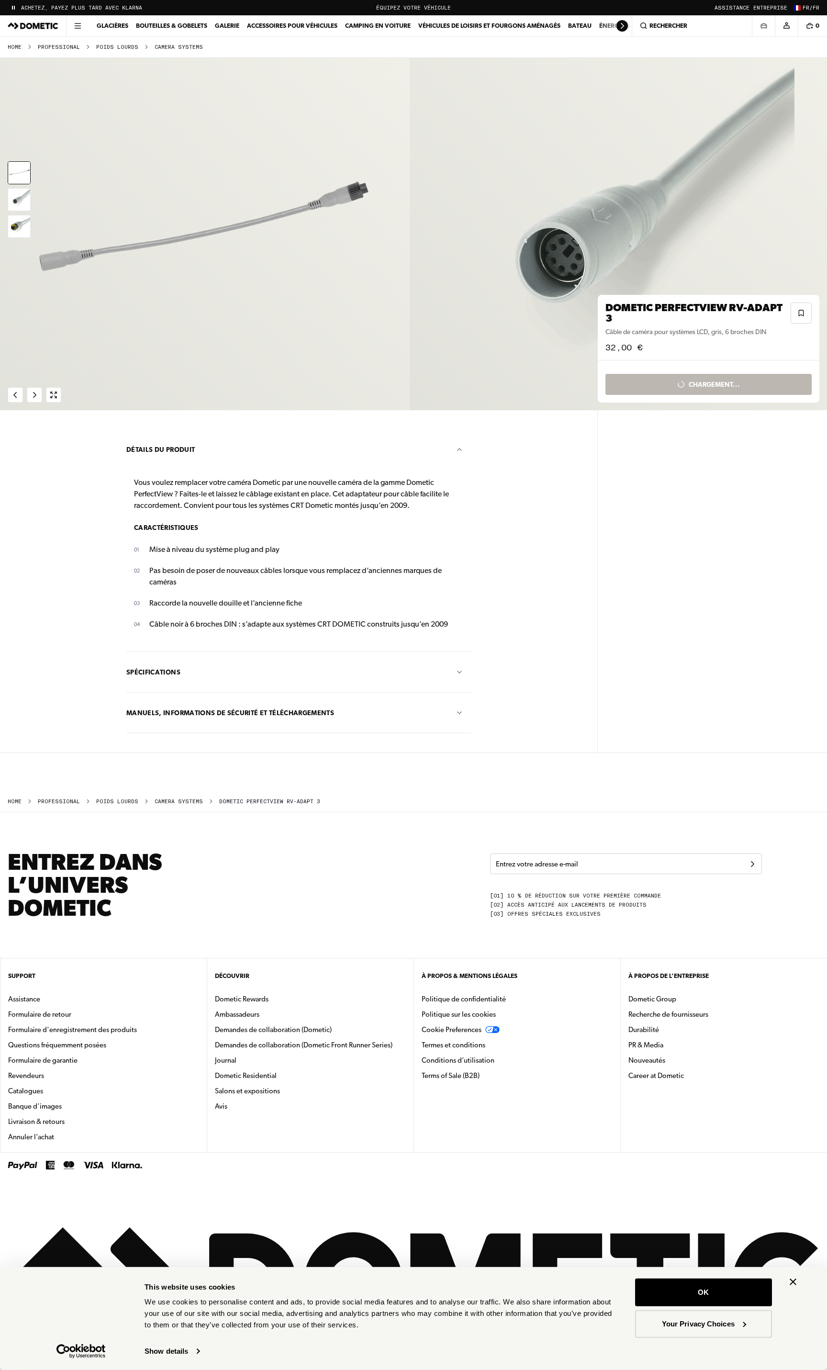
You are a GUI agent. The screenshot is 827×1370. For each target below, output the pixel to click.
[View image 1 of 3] (19, 172)
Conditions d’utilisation (458, 1060)
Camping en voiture (378, 25)
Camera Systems (179, 47)
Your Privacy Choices (698, 1323)
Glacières (112, 25)
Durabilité (643, 1029)
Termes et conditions (453, 1045)
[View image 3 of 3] (19, 226)
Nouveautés (677, 1060)
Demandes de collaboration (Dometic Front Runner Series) (303, 1045)
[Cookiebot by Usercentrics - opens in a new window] (81, 1351)
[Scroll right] (622, 26)
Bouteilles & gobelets (171, 25)
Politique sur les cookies (459, 1014)
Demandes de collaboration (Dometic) (273, 1029)
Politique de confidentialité (464, 999)
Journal (225, 1060)
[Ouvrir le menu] (77, 25)
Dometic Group (682, 998)
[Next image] (620, 234)
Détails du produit (160, 449)
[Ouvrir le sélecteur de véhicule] (763, 25)
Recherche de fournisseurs (668, 1014)
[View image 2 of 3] (19, 199)
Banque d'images (65, 1106)
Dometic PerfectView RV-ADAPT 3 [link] (269, 801)
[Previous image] (207, 234)
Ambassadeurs (237, 1014)
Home (15, 47)
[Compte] (786, 25)
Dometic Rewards (241, 999)
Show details (166, 1351)
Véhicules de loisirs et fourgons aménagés (489, 25)
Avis (221, 1106)
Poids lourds (117, 47)
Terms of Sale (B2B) (451, 1075)
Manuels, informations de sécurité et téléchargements (230, 713)
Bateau (580, 25)
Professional (59, 47)
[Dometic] (33, 25)
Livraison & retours (36, 1121)
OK (703, 1292)
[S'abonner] (752, 864)
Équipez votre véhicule (413, 8)
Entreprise (770, 8)
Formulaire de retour (39, 1014)
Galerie (227, 25)
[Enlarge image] (53, 395)
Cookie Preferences (451, 1029)
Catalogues (55, 1090)
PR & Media (676, 1044)
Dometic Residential (276, 1075)
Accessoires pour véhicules (292, 25)
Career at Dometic (686, 1075)
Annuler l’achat (31, 1137)
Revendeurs (26, 1075)
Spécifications (153, 672)
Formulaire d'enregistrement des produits (72, 1029)
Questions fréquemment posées (57, 1045)
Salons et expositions (247, 1091)
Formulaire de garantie (43, 1060)
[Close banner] (793, 1282)
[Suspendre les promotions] (13, 7)
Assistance (732, 8)
